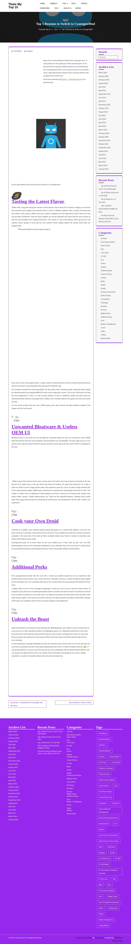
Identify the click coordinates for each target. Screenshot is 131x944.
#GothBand (103, 733)
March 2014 (103, 165)
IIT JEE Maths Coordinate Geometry (108, 871)
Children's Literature (106, 768)
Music (103, 281)
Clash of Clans (106, 274)
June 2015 (102, 119)
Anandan (29, 51)
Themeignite (99, 938)
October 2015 (103, 108)
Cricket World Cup (105, 797)
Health (67, 8)
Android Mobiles (105, 751)
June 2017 (102, 98)
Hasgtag (102, 853)
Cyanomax (115, 803)
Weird (78, 8)
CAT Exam (105, 253)
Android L (102, 745)
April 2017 (102, 101)
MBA (100, 885)
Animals (53, 3)
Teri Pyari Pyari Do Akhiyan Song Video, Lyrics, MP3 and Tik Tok (109, 219)
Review (103, 310)
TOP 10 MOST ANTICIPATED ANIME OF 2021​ (108, 209)
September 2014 (105, 147)
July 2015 (102, 115)
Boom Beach (114, 757)
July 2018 (102, 87)
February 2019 (104, 80)
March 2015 (103, 130)
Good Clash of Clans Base (108, 835)
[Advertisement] (27, 69)
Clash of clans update (106, 780)
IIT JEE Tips (103, 879)
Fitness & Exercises (108, 292)
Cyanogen (102, 803)
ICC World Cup (104, 858)
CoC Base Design (105, 791)
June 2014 (102, 158)
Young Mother (104, 925)
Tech (73, 3)
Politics (103, 335)
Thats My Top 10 (15, 5)
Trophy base (112, 908)
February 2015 (104, 133)
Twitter (101, 914)
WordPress (118, 938)
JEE (114, 879)
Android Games (106, 270)
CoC (115, 786)
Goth (100, 847)
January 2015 (103, 137)
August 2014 (103, 151)
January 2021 (103, 76)
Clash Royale (104, 786)
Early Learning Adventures (108, 818)
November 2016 (104, 105)
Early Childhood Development (104, 810)
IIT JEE (103, 256)
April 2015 (102, 126)
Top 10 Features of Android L (109, 902)
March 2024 (103, 73)
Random (104, 306)
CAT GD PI (116, 762)
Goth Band (111, 847)
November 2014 (104, 140)
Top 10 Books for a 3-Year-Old (48, 742)
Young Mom (105, 299)
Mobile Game (106, 313)
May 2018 (102, 90)
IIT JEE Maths (104, 864)
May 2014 (102, 162)
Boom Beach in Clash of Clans (80, 702)
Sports (103, 285)
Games (103, 267)
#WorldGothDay (104, 739)
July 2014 (102, 155)
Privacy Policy (117, 941)
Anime (103, 263)
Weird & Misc (105, 338)
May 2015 (102, 122)
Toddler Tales (112, 896)
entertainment (104, 824)
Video (103, 331)
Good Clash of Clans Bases (109, 841)
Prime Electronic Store (84, 938)
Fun (64, 3)
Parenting (45, 8)
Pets (109, 885)
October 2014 (103, 144)
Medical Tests (106, 295)
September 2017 (105, 94)
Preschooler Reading (106, 891)
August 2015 (103, 112)
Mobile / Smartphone (108, 324)
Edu (56, 8)
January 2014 (103, 169)
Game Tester (105, 245)
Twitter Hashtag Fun (106, 920)
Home (42, 3)
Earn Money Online (108, 242)
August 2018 (103, 83)
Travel (84, 3)
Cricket (103, 278)
